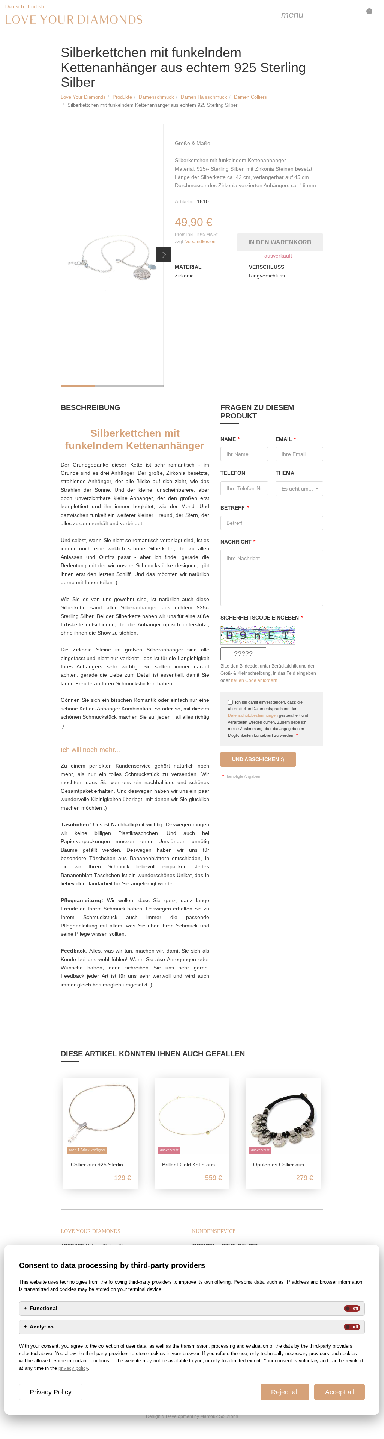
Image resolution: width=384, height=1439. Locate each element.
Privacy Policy (51, 1392)
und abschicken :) (258, 759)
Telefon (232, 473)
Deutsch (14, 6)
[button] (163, 254)
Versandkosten (200, 241)
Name (230, 439)
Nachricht (237, 542)
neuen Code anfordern (254, 680)
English (36, 6)
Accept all (339, 1392)
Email (286, 439)
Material (188, 267)
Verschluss (266, 267)
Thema (285, 473)
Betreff (234, 508)
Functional (43, 1308)
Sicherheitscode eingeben (261, 618)
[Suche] (309, 15)
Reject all (285, 1392)
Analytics (42, 1327)
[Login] (327, 15)
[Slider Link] (112, 255)
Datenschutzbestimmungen (253, 715)
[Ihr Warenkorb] (346, 15)
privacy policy (73, 1368)
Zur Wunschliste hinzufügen (320, 221)
